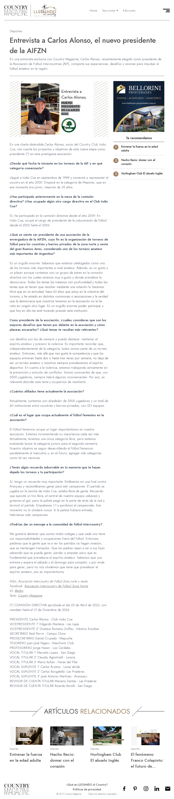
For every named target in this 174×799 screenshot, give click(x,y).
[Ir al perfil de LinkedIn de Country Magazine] (157, 790)
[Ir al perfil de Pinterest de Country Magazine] (135, 790)
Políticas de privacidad (87, 789)
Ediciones (129, 10)
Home (93, 10)
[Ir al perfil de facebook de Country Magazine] (124, 790)
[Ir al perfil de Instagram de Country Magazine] (146, 790)
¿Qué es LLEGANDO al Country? (87, 785)
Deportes (16, 31)
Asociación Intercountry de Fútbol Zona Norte (56, 586)
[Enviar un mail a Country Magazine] (168, 790)
